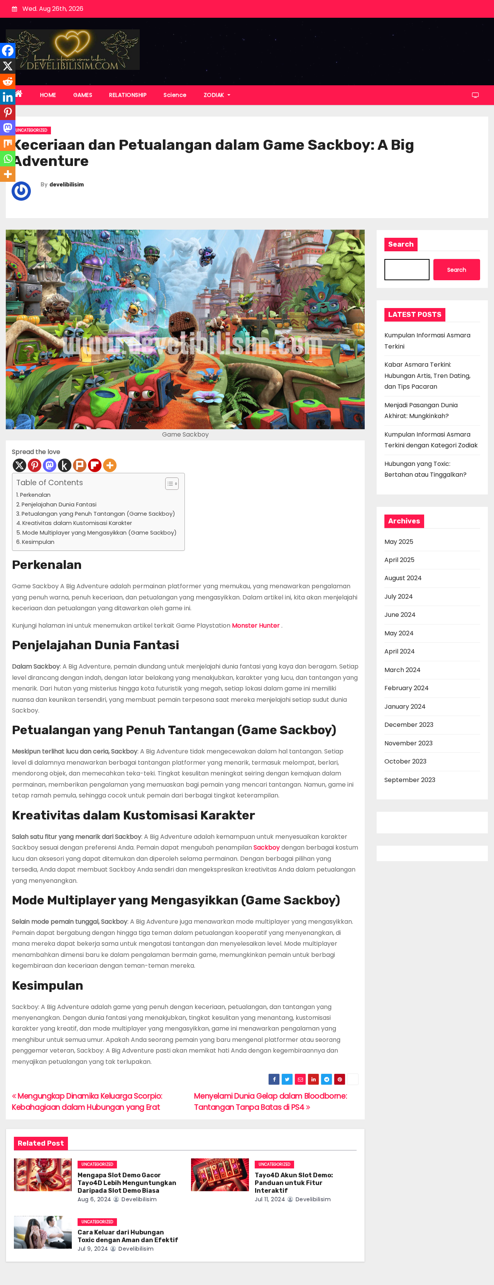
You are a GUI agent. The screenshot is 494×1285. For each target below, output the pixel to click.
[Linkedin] (7, 97)
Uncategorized (31, 130)
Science (175, 95)
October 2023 (405, 761)
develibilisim (66, 184)
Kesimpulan (38, 542)
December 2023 (408, 724)
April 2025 (399, 559)
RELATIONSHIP (128, 95)
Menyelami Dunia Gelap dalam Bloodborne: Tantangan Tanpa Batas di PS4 (270, 1101)
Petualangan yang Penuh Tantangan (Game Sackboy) (98, 514)
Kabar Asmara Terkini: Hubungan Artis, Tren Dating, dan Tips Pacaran (427, 375)
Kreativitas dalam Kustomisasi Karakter (77, 523)
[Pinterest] (34, 465)
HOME (48, 95)
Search (401, 244)
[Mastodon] (49, 465)
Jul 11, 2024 (270, 1199)
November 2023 (408, 743)
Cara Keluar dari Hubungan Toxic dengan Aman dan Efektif (128, 1236)
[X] (19, 465)
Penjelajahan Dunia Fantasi (59, 504)
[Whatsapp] (7, 158)
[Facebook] (7, 50)
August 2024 (403, 578)
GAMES (83, 95)
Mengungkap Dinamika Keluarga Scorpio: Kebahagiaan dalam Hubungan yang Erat (87, 1101)
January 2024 (405, 706)
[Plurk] (79, 465)
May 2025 (398, 541)
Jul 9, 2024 (93, 1249)
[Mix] (7, 143)
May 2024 (399, 633)
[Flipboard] (95, 465)
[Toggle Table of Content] (168, 483)
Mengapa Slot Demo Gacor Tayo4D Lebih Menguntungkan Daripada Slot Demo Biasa (127, 1183)
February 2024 (406, 688)
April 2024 (399, 651)
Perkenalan (35, 495)
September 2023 (409, 779)
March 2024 (402, 669)
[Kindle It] (64, 465)
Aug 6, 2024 (95, 1199)
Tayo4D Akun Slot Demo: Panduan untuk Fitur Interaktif (294, 1183)
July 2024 (398, 596)
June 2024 (400, 614)
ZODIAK (215, 95)
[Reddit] (7, 81)
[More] (110, 465)
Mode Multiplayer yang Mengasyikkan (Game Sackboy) (99, 533)
